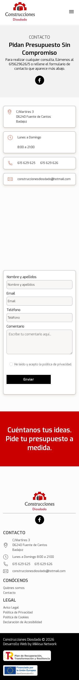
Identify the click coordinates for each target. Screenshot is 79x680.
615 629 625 (26, 163)
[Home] (20, 12)
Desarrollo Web (15, 644)
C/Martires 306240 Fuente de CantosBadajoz (29, 545)
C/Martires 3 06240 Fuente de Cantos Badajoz (33, 117)
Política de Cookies (16, 617)
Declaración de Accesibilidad (22, 622)
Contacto (9, 593)
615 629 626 (49, 163)
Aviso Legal (11, 608)
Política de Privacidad (18, 612)
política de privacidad (56, 364)
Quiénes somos (14, 588)
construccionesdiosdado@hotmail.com (44, 179)
